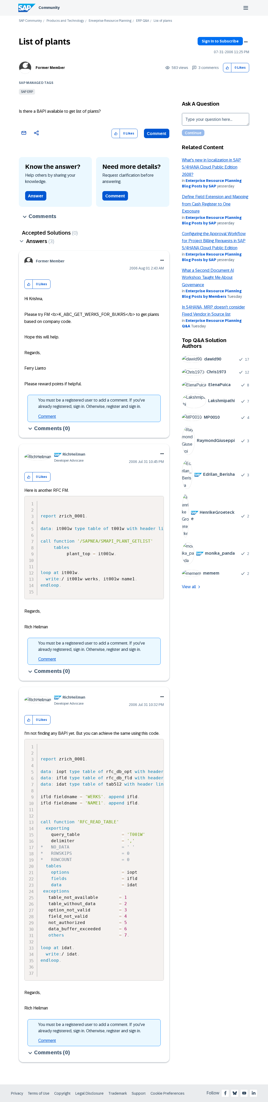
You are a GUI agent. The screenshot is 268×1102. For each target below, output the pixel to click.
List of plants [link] (163, 21)
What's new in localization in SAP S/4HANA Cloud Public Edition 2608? (211, 167)
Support (139, 1093)
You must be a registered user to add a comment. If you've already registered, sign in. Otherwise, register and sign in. (91, 403)
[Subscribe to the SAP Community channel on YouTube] (244, 1093)
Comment (156, 133)
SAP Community (30, 21)
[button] (227, 67)
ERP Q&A (142, 21)
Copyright (62, 1093)
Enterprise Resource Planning (110, 21)
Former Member (50, 68)
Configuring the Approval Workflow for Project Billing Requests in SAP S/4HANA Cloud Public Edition (214, 240)
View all (189, 587)
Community (49, 8)
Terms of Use (38, 1093)
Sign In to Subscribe (220, 41)
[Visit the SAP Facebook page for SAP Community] (225, 1093)
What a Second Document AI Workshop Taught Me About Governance (208, 277)
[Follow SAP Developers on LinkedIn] (254, 1093)
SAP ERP (27, 92)
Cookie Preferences (167, 1093)
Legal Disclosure (89, 1093)
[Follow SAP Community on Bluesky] (235, 1093)
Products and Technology (65, 21)
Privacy (17, 1093)
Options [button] (246, 42)
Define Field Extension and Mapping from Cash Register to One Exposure (215, 204)
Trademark (117, 1093)
